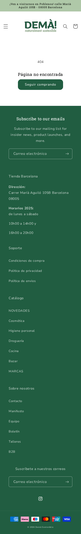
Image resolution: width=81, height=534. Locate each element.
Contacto (15, 401)
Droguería (16, 341)
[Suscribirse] (67, 154)
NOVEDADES (19, 310)
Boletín (14, 431)
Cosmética (17, 321)
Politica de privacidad (25, 271)
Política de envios (22, 281)
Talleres (15, 441)
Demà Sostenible (44, 527)
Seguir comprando (40, 84)
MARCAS (16, 371)
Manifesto (16, 411)
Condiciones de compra (26, 260)
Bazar (13, 361)
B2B (12, 451)
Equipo (14, 421)
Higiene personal (22, 331)
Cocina (14, 351)
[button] (6, 26)
